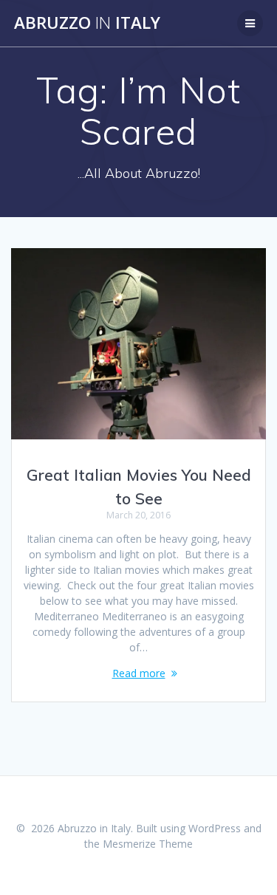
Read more (138, 673)
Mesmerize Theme (148, 844)
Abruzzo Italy (87, 23)
